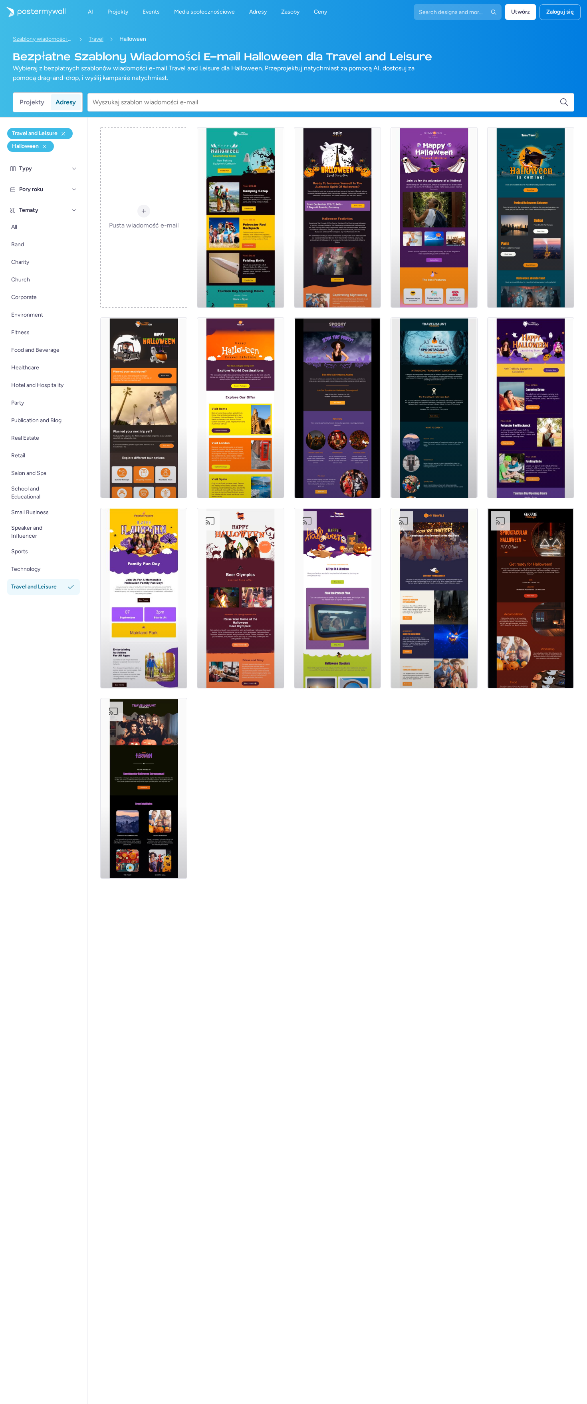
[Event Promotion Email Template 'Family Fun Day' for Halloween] (143, 598)
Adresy (66, 102)
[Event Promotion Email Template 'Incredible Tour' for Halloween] (530, 217)
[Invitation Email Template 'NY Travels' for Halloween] (434, 598)
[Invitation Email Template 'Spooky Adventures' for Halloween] (337, 407)
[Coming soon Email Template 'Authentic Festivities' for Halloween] (337, 217)
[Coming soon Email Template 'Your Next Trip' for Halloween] (143, 407)
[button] (74, 169)
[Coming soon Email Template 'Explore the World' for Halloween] (240, 407)
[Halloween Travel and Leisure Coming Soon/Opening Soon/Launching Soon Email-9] (434, 217)
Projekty (32, 102)
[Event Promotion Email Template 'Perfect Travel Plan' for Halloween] (337, 598)
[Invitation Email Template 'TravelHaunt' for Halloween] (434, 407)
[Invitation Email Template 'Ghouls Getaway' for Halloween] (530, 598)
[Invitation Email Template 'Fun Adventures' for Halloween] (143, 788)
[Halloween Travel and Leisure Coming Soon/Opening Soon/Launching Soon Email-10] (530, 407)
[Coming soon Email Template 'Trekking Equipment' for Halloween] (240, 217)
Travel (96, 39)
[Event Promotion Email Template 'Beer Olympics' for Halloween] (240, 598)
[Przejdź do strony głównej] (32, 12)
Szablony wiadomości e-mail (43, 39)
